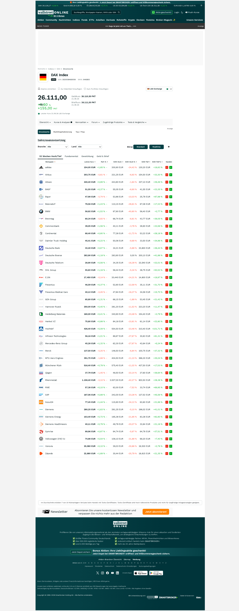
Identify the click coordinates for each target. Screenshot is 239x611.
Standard (141, 147)
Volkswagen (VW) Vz (55, 439)
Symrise (49, 431)
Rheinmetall (51, 380)
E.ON (47, 277)
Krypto (131, 20)
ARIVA (103, 581)
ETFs (91, 20)
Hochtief (49, 329)
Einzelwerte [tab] (44, 132)
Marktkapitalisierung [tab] (62, 132)
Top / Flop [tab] (80, 132)
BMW (47, 211)
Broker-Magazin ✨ (166, 20)
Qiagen (48, 373)
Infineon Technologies (55, 336)
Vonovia (49, 446)
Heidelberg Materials (55, 314)
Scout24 (49, 402)
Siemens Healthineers (56, 424)
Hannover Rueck (53, 307)
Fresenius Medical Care (56, 292)
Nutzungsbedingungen (147, 566)
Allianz (48, 182)
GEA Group (50, 299)
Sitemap (127, 559)
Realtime (157, 147)
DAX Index (59, 75)
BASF (47, 189)
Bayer (48, 196)
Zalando (49, 453)
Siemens (49, 409)
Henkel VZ (50, 321)
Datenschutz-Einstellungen (126, 566)
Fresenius (49, 284)
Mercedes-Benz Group (56, 343)
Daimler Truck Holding (56, 240)
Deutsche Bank (52, 248)
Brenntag (49, 218)
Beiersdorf (50, 204)
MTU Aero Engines (54, 358)
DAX (58, 69)
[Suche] (119, 12)
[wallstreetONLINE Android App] (156, 575)
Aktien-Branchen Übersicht (110, 559)
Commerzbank (52, 226)
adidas (48, 167)
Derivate (110, 20)
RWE (47, 387)
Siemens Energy (53, 417)
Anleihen (100, 20)
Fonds (84, 20)
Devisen (141, 20)
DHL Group (50, 270)
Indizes (76, 20)
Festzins (150, 20)
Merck (48, 351)
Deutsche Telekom (54, 262)
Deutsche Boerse (53, 255)
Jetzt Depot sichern (81, 552)
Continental (50, 233)
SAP (47, 395)
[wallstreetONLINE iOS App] (141, 575)
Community (51, 20)
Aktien (40, 20)
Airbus (48, 174)
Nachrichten (65, 20)
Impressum (89, 566)
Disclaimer (99, 566)
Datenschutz (109, 566)
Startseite (41, 69)
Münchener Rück (53, 365)
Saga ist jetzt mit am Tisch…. (106, 26)
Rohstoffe (122, 20)
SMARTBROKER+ (152, 541)
